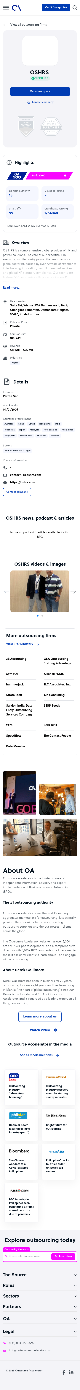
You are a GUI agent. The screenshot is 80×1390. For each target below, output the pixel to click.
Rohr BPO (50, 725)
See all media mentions (36, 1055)
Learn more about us (40, 1017)
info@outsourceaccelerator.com (30, 1350)
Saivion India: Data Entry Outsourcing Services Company (19, 710)
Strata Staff (14, 695)
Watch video (40, 1030)
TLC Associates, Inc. (57, 684)
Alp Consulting (54, 695)
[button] (6, 591)
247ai (9, 725)
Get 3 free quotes (56, 7)
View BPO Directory (19, 644)
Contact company (17, 492)
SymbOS (12, 674)
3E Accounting (16, 659)
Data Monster (15, 746)
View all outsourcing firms (28, 25)
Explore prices (63, 1256)
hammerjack (15, 684)
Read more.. (11, 288)
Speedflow (13, 736)
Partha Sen (10, 396)
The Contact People (57, 736)
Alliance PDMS (54, 674)
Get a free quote (40, 91)
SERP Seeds (52, 706)
